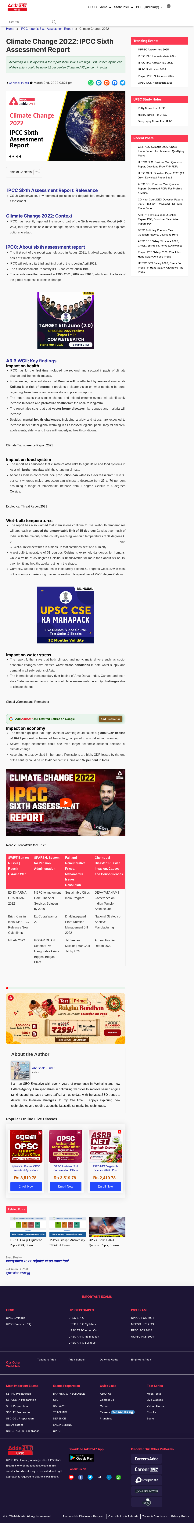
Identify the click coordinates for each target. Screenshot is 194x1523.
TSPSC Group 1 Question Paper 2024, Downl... (26, 1242)
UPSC (57, 1430)
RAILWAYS (59, 1406)
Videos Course (156, 1406)
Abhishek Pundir (19, 82)
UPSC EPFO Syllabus (82, 1324)
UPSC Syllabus (15, 1317)
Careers (116, 1412)
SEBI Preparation (17, 1406)
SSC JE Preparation (18, 1412)
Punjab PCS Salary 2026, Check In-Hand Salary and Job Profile (159, 254)
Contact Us (107, 1399)
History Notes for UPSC (152, 114)
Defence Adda (109, 1359)
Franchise (106, 1418)
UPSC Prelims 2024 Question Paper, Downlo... (105, 1242)
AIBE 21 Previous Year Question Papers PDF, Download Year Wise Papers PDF (158, 219)
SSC (56, 1399)
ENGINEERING (62, 1424)
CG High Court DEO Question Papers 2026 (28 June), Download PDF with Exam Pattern (160, 204)
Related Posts (16, 1209)
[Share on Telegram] (99, 83)
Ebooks (151, 1412)
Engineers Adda (141, 1359)
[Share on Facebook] (114, 83)
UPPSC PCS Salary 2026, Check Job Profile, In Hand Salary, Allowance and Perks (160, 267)
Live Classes (155, 1399)
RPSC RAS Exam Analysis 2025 (157, 56)
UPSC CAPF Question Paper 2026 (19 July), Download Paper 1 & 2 (161, 175)
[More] (168, 6)
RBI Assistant (14, 1424)
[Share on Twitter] (122, 83)
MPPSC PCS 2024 (142, 1324)
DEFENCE (59, 1418)
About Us (105, 1393)
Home (10, 28)
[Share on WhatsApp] (91, 83)
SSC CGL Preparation (20, 1418)
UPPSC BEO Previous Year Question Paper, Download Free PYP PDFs (160, 164)
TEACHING (60, 1412)
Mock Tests (154, 1393)
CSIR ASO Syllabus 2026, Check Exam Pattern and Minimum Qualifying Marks (161, 151)
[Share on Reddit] (107, 83)
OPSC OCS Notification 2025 (155, 82)
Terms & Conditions (154, 1516)
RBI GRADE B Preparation (23, 1430)
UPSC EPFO (76, 1317)
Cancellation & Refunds (123, 1516)
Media (104, 1406)
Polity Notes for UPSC (151, 108)
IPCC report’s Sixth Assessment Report (46, 28)
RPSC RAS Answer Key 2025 (155, 62)
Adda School (77, 1359)
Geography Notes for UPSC (155, 121)
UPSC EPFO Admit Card (84, 1330)
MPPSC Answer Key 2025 (153, 49)
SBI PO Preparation (18, 1393)
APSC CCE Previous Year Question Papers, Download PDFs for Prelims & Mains (160, 188)
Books (151, 1418)
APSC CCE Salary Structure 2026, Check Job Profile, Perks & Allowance (160, 243)
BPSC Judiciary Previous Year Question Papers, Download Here (158, 232)
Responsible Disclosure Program (83, 1516)
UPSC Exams (97, 7)
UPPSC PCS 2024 (142, 1317)
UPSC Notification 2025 (152, 69)
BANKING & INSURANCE (69, 1393)
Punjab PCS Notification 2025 (156, 76)
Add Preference (110, 718)
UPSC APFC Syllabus (82, 1342)
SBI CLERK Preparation (21, 1399)
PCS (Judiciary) (147, 7)
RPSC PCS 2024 (141, 1330)
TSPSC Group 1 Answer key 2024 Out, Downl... (67, 1242)
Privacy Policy (180, 1516)
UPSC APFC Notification (84, 1336)
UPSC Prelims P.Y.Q (18, 1324)
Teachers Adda (46, 1359)
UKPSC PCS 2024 (142, 1336)
